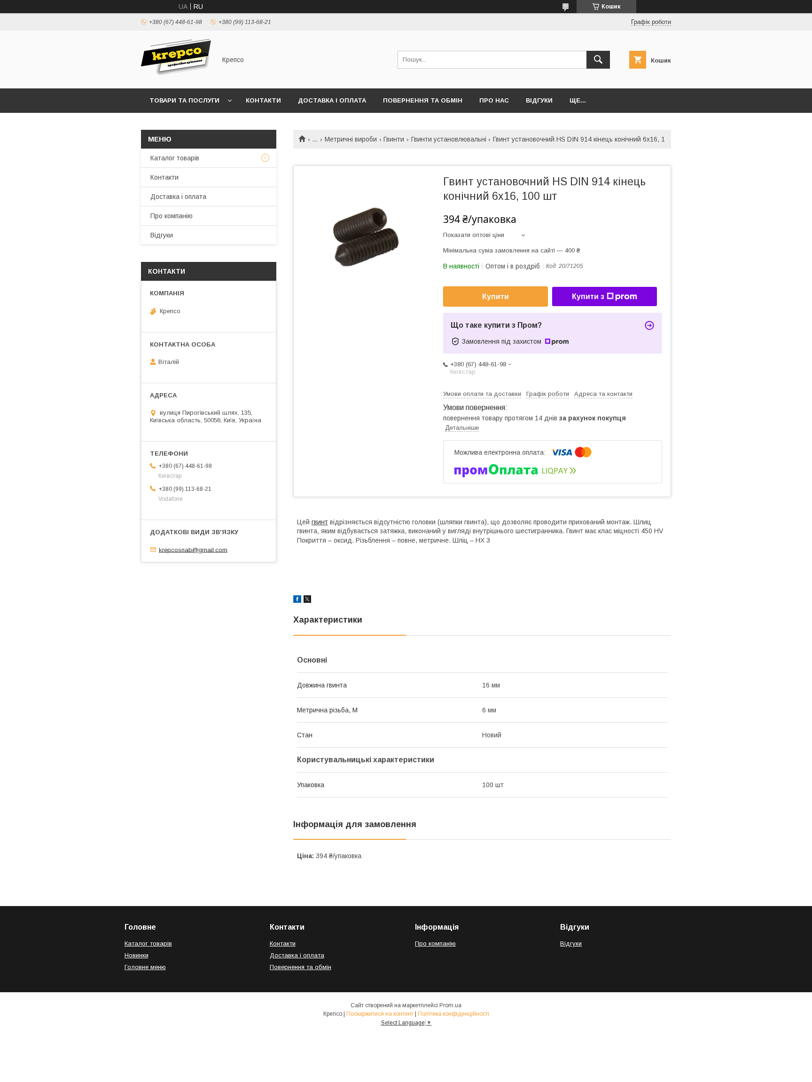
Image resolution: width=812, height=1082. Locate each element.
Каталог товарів (174, 158)
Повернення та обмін (422, 100)
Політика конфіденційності (453, 1014)
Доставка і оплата (332, 100)
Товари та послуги (184, 100)
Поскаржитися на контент (380, 1014)
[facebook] (297, 600)
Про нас (494, 100)
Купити (495, 296)
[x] (307, 600)
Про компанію (171, 216)
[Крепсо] (176, 76)
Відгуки (539, 100)
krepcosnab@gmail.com (193, 549)
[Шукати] (598, 60)
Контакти (263, 100)
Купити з (588, 296)
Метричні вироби (351, 139)
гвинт (320, 522)
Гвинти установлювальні (448, 139)
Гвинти (393, 139)
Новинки (136, 955)
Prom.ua (450, 1005)
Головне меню (145, 967)
